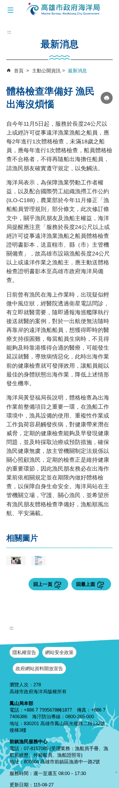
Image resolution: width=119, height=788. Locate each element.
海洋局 (63, 9)
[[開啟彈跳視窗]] (16, 560)
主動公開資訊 (46, 70)
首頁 (18, 70)
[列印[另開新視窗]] (107, 98)
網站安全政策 (59, 652)
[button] (10, 10)
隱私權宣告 (24, 652)
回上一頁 (42, 584)
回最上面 (85, 584)
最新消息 (77, 70)
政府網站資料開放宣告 (39, 668)
